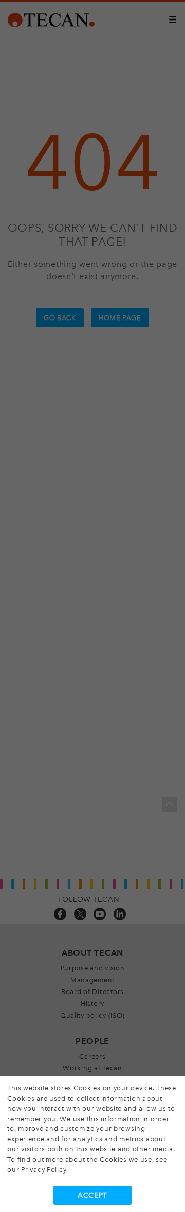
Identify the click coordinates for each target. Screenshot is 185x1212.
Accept (92, 1195)
